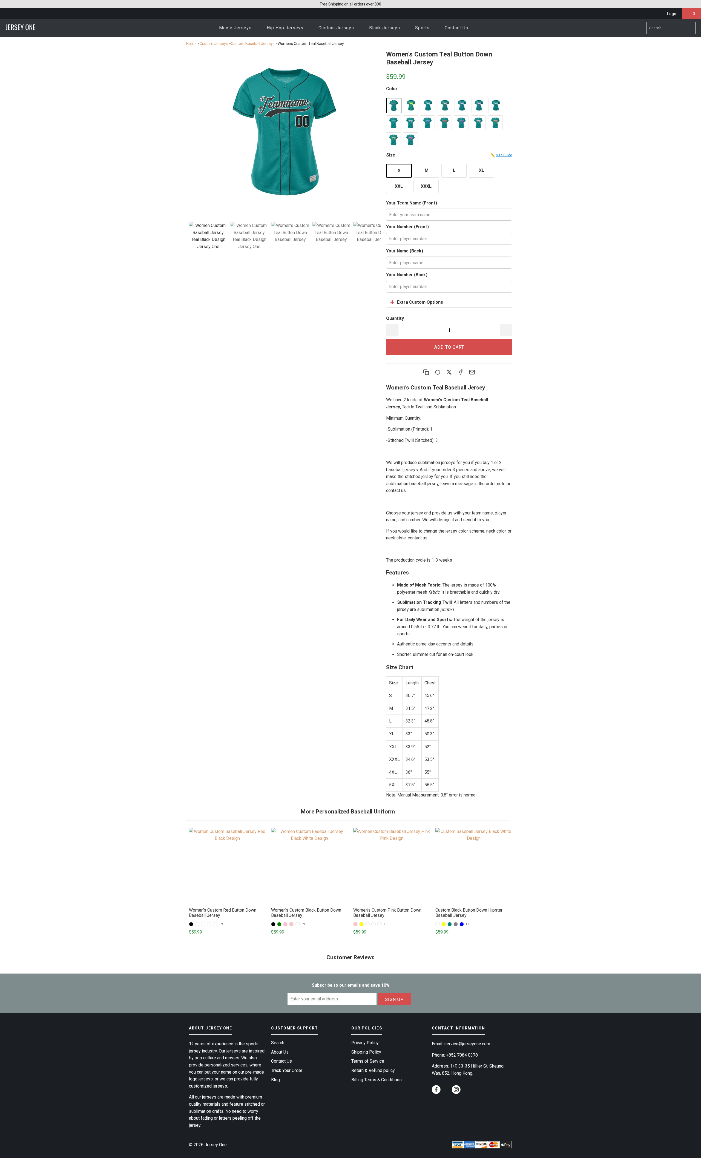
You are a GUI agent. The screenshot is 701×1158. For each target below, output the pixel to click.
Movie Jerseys (236, 27)
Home (191, 43)
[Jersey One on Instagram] (456, 1090)
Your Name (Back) (404, 251)
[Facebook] (461, 372)
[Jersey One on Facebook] (436, 1090)
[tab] (208, 236)
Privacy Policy (365, 1042)
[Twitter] (449, 372)
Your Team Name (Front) (411, 203)
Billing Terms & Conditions (376, 1079)
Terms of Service (367, 1061)
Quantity (395, 318)
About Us (280, 1052)
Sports (423, 27)
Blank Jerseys (385, 27)
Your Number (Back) (406, 274)
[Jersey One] (20, 28)
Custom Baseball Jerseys (253, 43)
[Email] (472, 372)
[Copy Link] (426, 372)
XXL (399, 186)
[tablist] (285, 243)
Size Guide (501, 155)
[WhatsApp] (438, 372)
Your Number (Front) (407, 226)
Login (672, 14)
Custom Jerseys (336, 27)
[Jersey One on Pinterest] (446, 1092)
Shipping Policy (366, 1052)
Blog (275, 1079)
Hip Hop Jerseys (286, 27)
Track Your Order (286, 1070)
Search (277, 1042)
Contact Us (456, 27)
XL (481, 170)
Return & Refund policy (373, 1070)
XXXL (426, 186)
